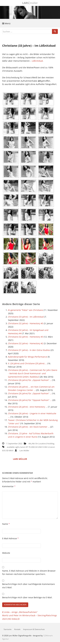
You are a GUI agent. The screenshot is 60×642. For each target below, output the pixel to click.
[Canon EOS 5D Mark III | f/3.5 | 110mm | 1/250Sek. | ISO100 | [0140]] (11, 258)
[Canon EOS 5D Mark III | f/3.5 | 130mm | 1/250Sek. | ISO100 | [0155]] (28, 273)
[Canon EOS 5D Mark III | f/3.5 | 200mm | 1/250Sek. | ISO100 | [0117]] (28, 215)
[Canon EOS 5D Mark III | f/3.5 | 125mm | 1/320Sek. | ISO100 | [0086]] (11, 186)
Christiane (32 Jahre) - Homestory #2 (25, 343)
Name (6, 524)
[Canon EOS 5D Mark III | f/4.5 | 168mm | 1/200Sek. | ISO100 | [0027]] (11, 128)
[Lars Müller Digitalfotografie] (30, 12)
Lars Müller (24, 450)
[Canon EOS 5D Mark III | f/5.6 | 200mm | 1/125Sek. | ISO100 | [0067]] (28, 157)
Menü (7, 23)
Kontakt (17, 629)
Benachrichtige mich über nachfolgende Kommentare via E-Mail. (28, 586)
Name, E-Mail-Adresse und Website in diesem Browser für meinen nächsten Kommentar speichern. (29, 572)
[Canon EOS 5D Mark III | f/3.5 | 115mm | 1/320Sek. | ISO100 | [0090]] (28, 186)
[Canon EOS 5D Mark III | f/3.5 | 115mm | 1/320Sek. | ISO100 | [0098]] (46, 186)
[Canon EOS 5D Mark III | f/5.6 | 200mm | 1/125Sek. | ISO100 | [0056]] (46, 142)
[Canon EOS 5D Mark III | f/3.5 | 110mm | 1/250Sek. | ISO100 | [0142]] (28, 258)
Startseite (8, 629)
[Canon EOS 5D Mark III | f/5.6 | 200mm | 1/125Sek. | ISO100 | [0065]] (11, 157)
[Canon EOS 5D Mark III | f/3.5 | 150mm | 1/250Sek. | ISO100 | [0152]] (46, 258)
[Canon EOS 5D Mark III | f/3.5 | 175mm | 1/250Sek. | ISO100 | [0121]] (11, 229)
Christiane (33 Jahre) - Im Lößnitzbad (26, 316)
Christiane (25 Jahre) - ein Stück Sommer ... (29, 426)
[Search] (55, 31)
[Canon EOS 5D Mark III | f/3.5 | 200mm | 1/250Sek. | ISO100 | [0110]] (28, 200)
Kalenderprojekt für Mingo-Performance (27, 356)
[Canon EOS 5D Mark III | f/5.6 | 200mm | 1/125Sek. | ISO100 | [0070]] (28, 171)
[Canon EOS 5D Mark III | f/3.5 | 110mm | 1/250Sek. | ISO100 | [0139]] (46, 244)
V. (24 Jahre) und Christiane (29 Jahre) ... (27, 363)
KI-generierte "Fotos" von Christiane (25, 310)
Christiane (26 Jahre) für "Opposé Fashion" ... (30, 400)
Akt (29, 443)
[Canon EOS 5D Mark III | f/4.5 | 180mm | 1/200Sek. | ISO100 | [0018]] (11, 113)
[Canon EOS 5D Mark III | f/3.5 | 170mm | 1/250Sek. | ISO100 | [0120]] (46, 215)
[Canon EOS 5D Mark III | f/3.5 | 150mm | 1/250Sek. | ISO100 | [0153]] (11, 273)
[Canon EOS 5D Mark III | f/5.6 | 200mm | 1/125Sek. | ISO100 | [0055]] (28, 142)
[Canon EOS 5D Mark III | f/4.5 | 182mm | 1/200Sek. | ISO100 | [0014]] (46, 99)
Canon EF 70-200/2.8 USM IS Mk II (34, 447)
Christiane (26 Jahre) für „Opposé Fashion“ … (29, 380)
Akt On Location (39, 443)
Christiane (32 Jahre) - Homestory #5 (25, 323)
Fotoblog (50, 443)
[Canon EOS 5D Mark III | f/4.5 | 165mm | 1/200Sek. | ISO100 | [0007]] (28, 99)
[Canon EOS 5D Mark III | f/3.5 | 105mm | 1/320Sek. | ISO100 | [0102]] (11, 200)
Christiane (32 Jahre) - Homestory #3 (25, 336)
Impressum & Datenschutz (34, 629)
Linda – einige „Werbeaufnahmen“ (20, 612)
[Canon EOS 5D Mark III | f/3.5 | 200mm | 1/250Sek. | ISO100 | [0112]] (46, 200)
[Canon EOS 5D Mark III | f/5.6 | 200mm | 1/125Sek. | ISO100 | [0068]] (46, 157)
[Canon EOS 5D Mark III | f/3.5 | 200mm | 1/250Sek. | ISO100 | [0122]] (28, 229)
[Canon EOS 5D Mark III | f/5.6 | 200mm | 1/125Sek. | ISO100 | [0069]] (11, 171)
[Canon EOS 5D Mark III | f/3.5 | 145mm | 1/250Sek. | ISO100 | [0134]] (28, 244)
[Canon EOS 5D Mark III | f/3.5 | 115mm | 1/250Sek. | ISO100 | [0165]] (28, 287)
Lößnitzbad (37, 60)
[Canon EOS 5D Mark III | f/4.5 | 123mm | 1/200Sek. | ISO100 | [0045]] (46, 128)
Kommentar (8, 486)
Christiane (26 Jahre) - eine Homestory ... (27, 406)
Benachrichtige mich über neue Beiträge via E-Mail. (27, 597)
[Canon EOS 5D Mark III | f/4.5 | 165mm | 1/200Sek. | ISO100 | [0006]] (11, 99)
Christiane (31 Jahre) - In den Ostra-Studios (29, 350)
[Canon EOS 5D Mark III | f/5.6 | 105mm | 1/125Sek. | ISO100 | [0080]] (46, 171)
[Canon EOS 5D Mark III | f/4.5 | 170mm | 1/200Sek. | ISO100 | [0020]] (28, 113)
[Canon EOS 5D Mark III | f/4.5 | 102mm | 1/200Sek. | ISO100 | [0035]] (28, 128)
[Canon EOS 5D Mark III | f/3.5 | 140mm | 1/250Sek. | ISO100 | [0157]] (46, 273)
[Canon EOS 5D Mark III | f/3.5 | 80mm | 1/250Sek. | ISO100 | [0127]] (46, 229)
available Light (13, 447)
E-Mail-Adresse (10, 538)
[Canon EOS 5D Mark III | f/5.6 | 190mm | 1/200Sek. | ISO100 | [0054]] (11, 142)
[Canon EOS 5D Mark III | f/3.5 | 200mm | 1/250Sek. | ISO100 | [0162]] (11, 287)
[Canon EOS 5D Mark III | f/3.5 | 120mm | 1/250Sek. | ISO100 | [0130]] (11, 244)
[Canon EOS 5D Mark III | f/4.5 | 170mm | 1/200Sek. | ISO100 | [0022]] (46, 113)
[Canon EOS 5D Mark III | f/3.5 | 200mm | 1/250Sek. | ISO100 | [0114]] (11, 215)
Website (6, 553)
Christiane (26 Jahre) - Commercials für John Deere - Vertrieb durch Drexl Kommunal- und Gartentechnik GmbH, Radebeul (32, 373)
